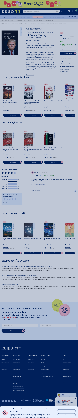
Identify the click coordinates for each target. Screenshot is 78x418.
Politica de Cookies (44, 417)
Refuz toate (66, 414)
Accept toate (66, 410)
